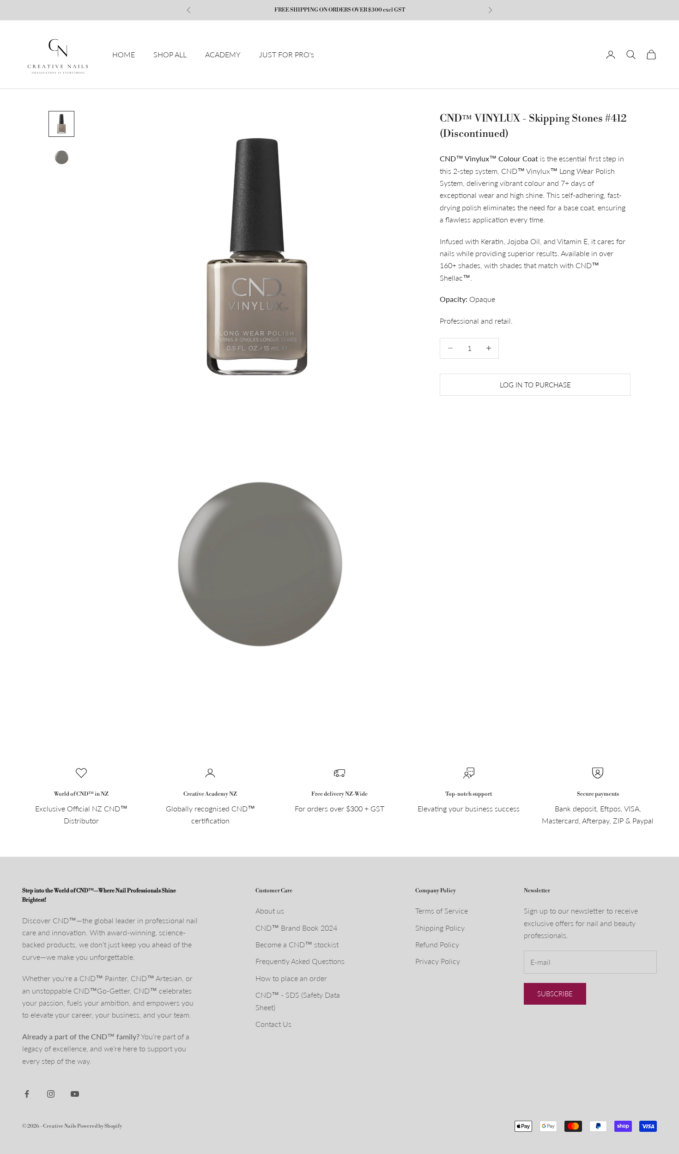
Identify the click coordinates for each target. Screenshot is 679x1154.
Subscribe (555, 993)
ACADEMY (223, 54)
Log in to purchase (535, 384)
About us (269, 910)
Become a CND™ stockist (297, 944)
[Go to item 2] (61, 157)
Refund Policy (437, 944)
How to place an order (291, 978)
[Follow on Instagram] (50, 1094)
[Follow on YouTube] (74, 1094)
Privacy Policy (437, 961)
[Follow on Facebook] (26, 1094)
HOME (123, 54)
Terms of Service (441, 910)
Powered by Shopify (99, 1126)
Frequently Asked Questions (300, 961)
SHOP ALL (170, 54)
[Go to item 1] (61, 124)
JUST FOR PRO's (286, 54)
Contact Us (273, 1023)
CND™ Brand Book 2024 (296, 927)
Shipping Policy (440, 927)
